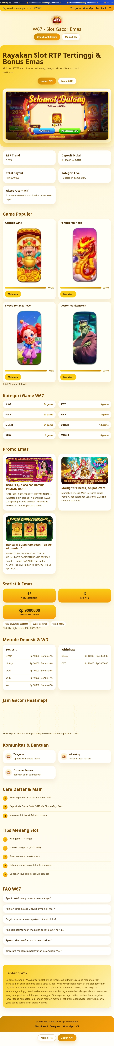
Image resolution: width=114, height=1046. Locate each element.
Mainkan (13, 294)
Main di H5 (71, 36)
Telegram (75, 8)
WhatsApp (88, 8)
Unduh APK (47, 81)
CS (110, 8)
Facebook (101, 8)
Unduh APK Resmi (47, 36)
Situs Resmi (41, 1026)
